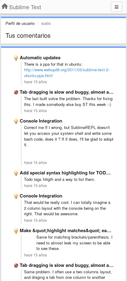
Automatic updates (40, 57)
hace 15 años (35, 81)
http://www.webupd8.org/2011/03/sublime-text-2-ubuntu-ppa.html (66, 72)
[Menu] (116, 7)
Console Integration (41, 120)
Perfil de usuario (20, 23)
